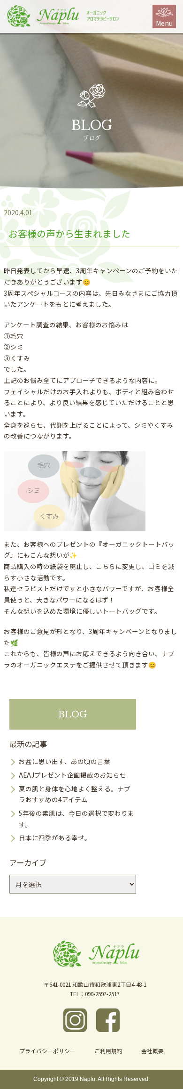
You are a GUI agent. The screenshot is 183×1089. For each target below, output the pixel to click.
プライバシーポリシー (47, 1051)
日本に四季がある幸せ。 (55, 837)
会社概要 (152, 1051)
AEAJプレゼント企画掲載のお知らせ (72, 775)
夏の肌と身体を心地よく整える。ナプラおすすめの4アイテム (74, 794)
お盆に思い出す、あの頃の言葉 (64, 761)
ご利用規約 (108, 1051)
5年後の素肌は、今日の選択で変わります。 (76, 818)
